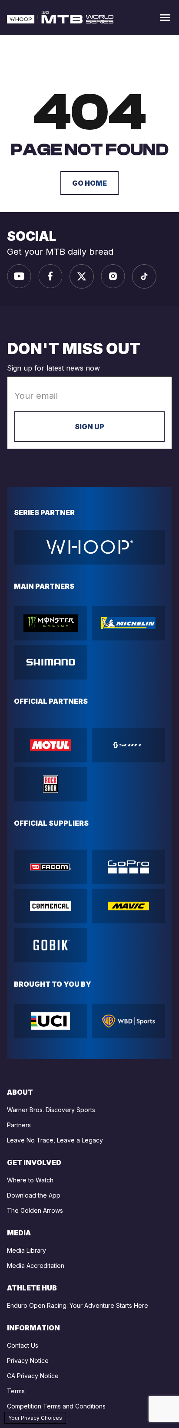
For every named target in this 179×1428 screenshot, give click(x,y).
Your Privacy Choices (35, 1418)
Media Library (26, 1250)
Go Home (89, 183)
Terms (16, 1391)
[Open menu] (165, 17)
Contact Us (22, 1345)
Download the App (33, 1195)
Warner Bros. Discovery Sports (51, 1109)
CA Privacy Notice (33, 1375)
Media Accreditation (35, 1265)
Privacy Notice (28, 1360)
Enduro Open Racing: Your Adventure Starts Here (77, 1305)
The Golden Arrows (35, 1210)
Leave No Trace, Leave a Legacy (55, 1140)
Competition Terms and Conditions (56, 1406)
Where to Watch (30, 1180)
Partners (19, 1125)
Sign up (89, 426)
